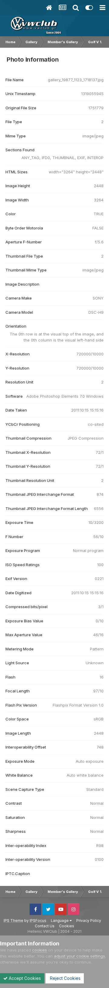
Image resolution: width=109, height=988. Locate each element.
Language (60, 920)
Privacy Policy (88, 920)
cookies (39, 950)
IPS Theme (13, 920)
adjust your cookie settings (79, 956)
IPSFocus (38, 920)
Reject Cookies (65, 978)
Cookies (66, 926)
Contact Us (44, 926)
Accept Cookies (24, 978)
